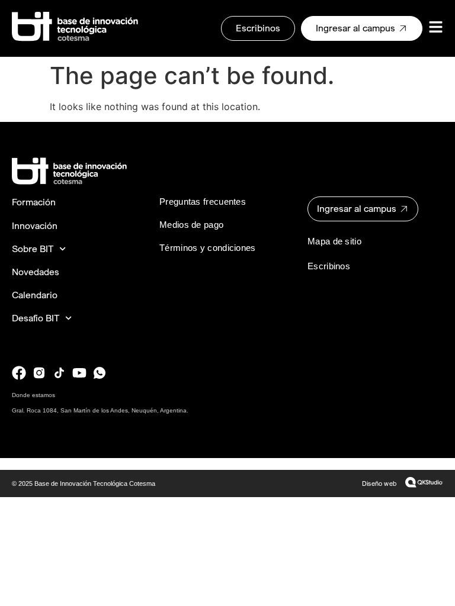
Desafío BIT (35, 318)
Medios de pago (191, 225)
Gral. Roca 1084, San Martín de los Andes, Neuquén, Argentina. (100, 410)
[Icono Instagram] (39, 373)
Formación (34, 202)
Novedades (35, 272)
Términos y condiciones (207, 248)
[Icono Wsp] (99, 373)
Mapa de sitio (334, 241)
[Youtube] (79, 373)
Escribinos (328, 266)
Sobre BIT (32, 248)
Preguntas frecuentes (202, 201)
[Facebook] (19, 373)
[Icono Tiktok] (59, 373)
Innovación (34, 225)
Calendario (34, 295)
